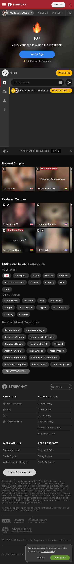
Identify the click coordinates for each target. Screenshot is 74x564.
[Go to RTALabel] (6, 521)
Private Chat (59, 90)
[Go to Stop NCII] (22, 530)
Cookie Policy (48, 551)
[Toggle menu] (4, 4)
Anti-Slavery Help (46, 434)
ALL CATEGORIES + (16, 371)
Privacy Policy (45, 404)
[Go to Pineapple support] (5, 530)
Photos (57, 12)
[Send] (68, 82)
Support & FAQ (45, 450)
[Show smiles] (60, 82)
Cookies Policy (45, 422)
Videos (43, 12)
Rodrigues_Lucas (14, 263)
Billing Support (45, 456)
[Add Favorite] (5, 72)
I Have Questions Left (19, 472)
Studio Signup (10, 456)
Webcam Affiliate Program (16, 462)
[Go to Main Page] (22, 4)
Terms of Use (44, 410)
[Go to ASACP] (19, 521)
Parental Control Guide (49, 428)
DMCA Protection (46, 462)
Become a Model (11, 450)
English (58, 387)
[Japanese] (6, 275)
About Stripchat (14, 404)
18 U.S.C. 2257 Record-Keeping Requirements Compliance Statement (36, 540)
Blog (9, 410)
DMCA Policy (44, 416)
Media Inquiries (14, 422)
